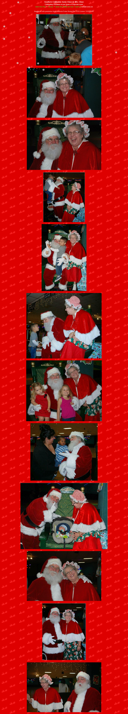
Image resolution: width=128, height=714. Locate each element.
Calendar (50, 6)
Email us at (84, 6)
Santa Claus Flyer (40, 6)
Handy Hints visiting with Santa (64, 6)
